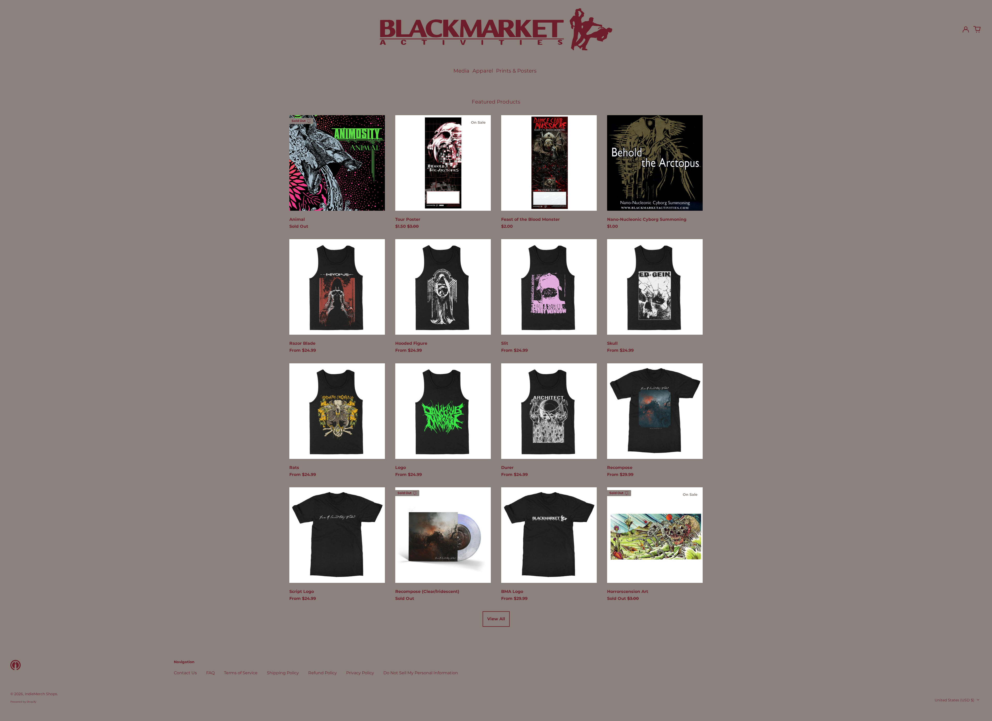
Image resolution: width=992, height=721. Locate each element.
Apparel (482, 71)
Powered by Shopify (23, 701)
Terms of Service (241, 672)
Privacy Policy (360, 672)
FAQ (210, 672)
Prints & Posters (516, 71)
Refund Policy (322, 672)
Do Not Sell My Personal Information (420, 672)
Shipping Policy (283, 672)
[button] (977, 29)
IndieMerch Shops (41, 694)
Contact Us (185, 672)
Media (461, 71)
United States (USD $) (955, 700)
